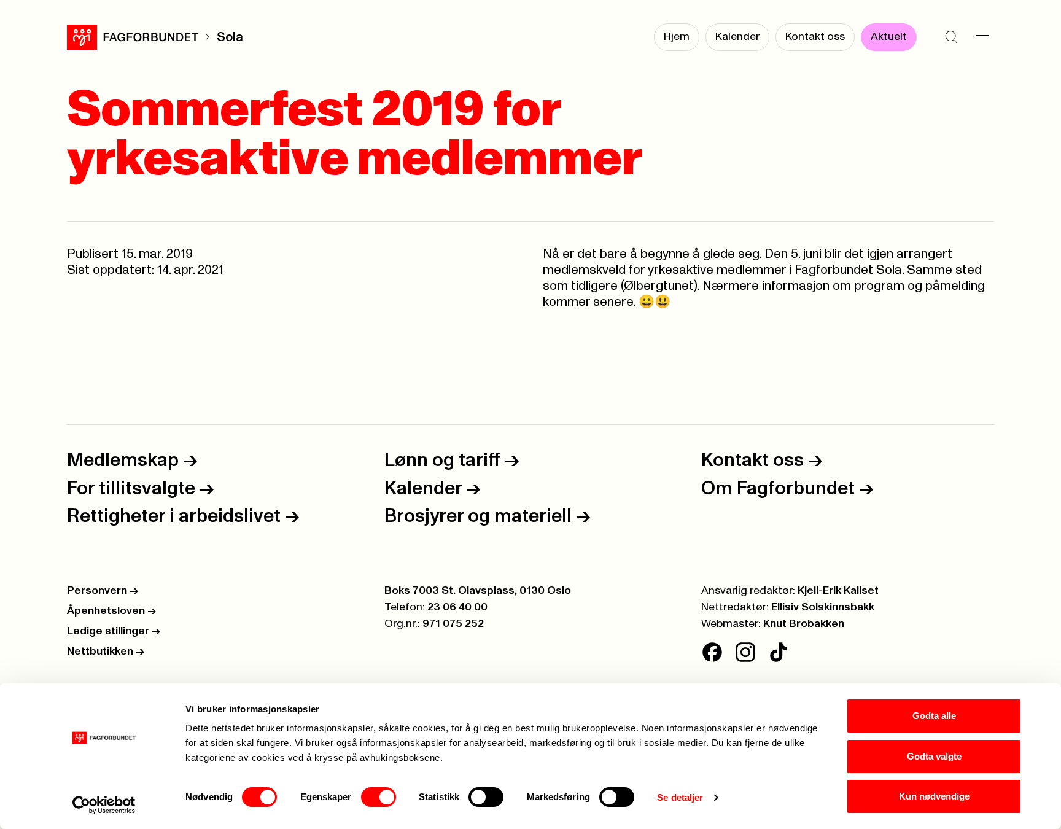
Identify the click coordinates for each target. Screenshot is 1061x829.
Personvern (102, 590)
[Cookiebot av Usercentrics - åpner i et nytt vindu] (104, 805)
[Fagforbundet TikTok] (779, 652)
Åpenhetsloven (111, 611)
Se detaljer (680, 797)
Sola (230, 37)
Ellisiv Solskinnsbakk (822, 607)
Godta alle (934, 715)
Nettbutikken (105, 651)
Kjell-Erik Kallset (838, 590)
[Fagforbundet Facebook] (712, 652)
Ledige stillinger (113, 631)
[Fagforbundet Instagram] (745, 652)
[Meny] (982, 37)
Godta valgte (934, 756)
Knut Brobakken (803, 623)
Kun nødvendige (934, 796)
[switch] (378, 797)
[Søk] (951, 37)
